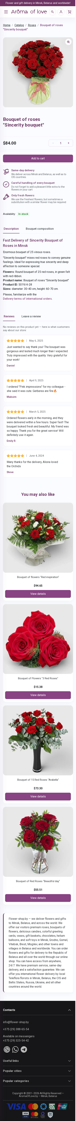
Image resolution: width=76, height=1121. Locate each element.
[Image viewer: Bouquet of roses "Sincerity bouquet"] (68, 42)
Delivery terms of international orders (27, 298)
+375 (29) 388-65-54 (16, 1029)
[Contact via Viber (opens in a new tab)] (7, 1049)
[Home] (29, 12)
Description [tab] (11, 228)
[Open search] (52, 11)
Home (6, 25)
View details (38, 593)
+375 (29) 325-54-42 (16, 1040)
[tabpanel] (38, 269)
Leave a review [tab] (31, 316)
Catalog (19, 25)
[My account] (61, 11)
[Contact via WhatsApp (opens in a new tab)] (15, 1049)
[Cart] (69, 11)
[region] (38, 72)
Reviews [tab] (9, 316)
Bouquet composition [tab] (40, 228)
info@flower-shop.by (16, 1022)
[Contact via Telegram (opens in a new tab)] (24, 1049)
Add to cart (38, 158)
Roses (32, 25)
